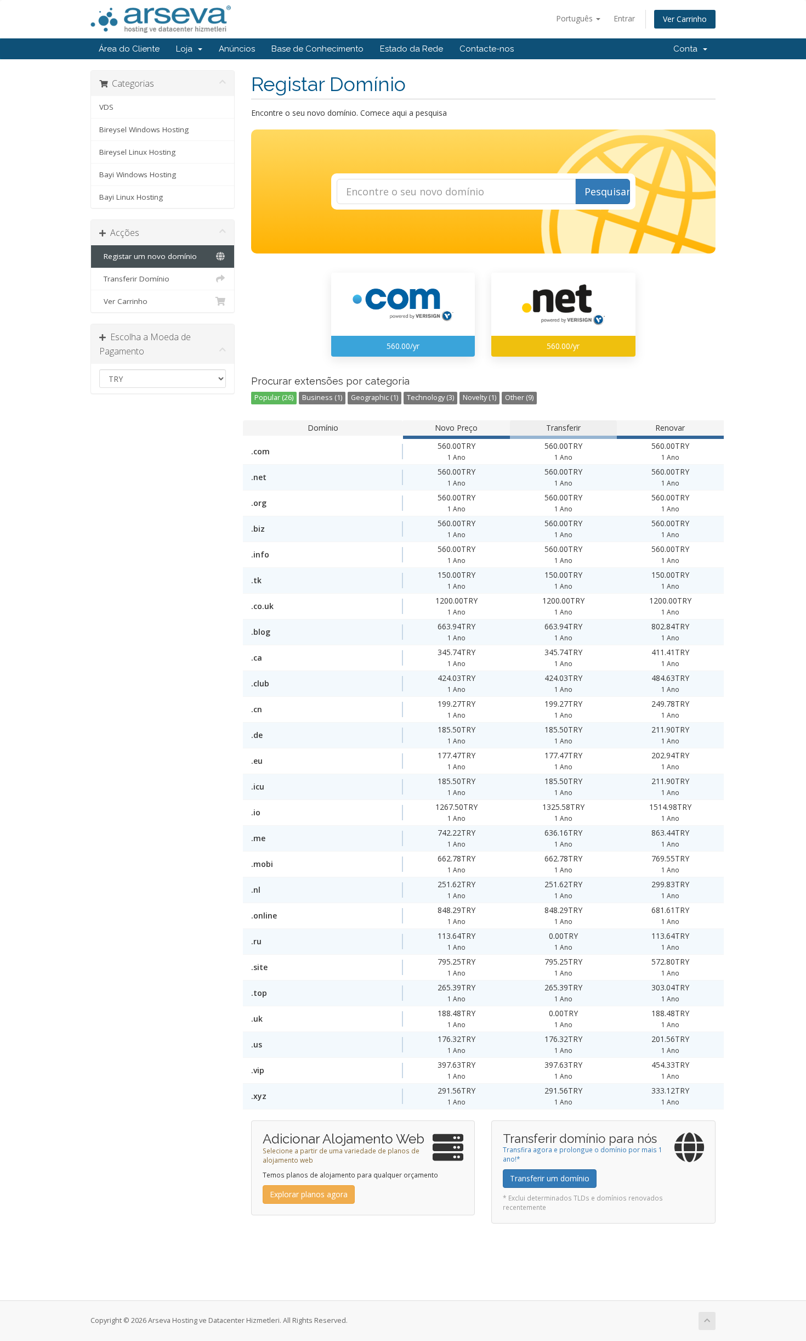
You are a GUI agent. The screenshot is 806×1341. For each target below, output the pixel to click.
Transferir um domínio (549, 1178)
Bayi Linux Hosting (131, 197)
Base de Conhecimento (317, 49)
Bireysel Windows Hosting (144, 129)
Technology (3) (430, 397)
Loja (186, 49)
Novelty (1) (479, 397)
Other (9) (519, 397)
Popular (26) (273, 397)
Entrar (624, 18)
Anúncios (237, 49)
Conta (687, 49)
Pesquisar (607, 191)
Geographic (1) (374, 397)
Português (575, 18)
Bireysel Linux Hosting (137, 152)
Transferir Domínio (134, 279)
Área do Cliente (129, 49)
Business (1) (322, 397)
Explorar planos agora (309, 1194)
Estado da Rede (411, 49)
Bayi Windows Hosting (137, 174)
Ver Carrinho (685, 19)
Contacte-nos (486, 49)
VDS (106, 107)
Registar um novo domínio (148, 256)
